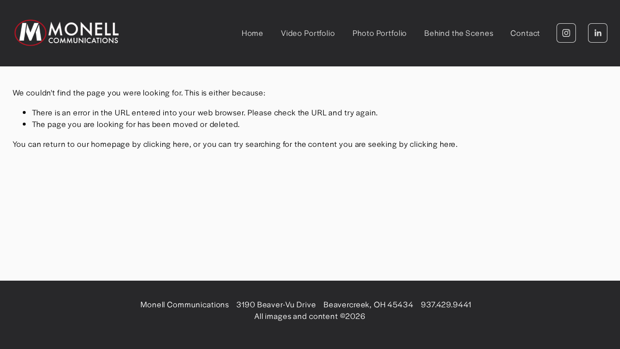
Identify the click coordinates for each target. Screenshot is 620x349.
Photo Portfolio (380, 32)
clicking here (166, 143)
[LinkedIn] (597, 33)
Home (253, 32)
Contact (525, 32)
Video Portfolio (308, 32)
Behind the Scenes (458, 32)
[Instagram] (566, 33)
